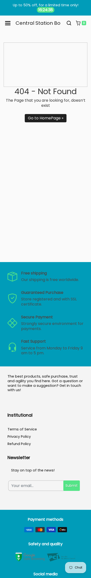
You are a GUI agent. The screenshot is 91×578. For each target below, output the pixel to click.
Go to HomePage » (45, 118)
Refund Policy (19, 443)
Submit (72, 485)
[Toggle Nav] (8, 23)
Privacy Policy (19, 436)
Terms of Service (22, 429)
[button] (69, 23)
